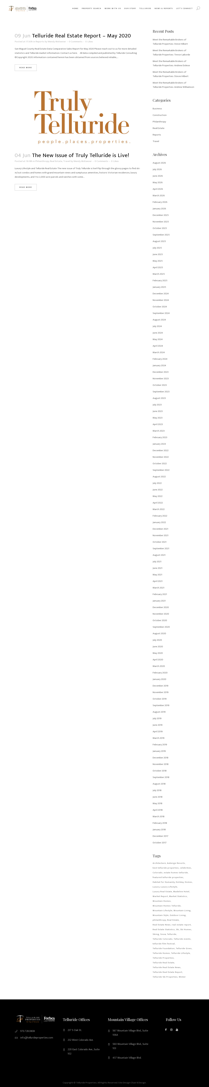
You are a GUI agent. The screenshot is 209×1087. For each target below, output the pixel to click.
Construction (160, 115)
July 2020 (157, 640)
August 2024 (159, 320)
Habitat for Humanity (164, 882)
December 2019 (160, 686)
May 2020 (158, 653)
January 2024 (159, 365)
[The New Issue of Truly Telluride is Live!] (80, 117)
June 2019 (157, 725)
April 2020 (158, 660)
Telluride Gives (184, 948)
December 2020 (161, 607)
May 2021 (157, 575)
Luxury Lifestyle (169, 887)
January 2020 (159, 679)
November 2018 (161, 764)
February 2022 (160, 516)
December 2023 (161, 372)
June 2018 (157, 797)
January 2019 (159, 751)
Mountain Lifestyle (162, 910)
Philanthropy (42, 161)
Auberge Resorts (176, 863)
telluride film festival (164, 943)
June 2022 (158, 490)
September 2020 (161, 627)
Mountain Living (182, 910)
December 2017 (160, 836)
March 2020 (159, 666)
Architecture (159, 863)
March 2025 (159, 274)
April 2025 (158, 267)
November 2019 (161, 692)
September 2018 (161, 777)
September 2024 (161, 313)
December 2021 (160, 529)
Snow (163, 934)
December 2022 (161, 450)
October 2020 (160, 620)
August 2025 (159, 241)
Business (157, 109)
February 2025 (160, 280)
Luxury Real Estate (162, 891)
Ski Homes (185, 929)
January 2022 (159, 522)
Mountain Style (161, 915)
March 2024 (159, 352)
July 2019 (157, 718)
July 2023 (157, 405)
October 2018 (160, 771)
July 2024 (157, 326)
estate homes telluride (176, 872)
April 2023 (158, 424)
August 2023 (159, 398)
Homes (188, 882)
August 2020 (159, 633)
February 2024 (160, 359)
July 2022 (157, 483)
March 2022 (159, 509)
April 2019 (158, 731)
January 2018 (159, 830)
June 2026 (158, 176)
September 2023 (161, 392)
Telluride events (182, 939)
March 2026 (159, 195)
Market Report (160, 896)
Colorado (158, 872)
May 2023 (157, 418)
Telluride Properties (163, 958)
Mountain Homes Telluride (167, 906)
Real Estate (56, 161)
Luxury (156, 887)
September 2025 (161, 235)
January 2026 (159, 209)
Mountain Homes (162, 901)
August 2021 (159, 555)
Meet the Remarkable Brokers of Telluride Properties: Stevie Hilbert (170, 74)
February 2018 (160, 823)
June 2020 (158, 646)
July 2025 (157, 248)
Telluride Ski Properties (165, 977)
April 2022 (158, 503)
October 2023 (160, 385)
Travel (66, 161)
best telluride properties (166, 868)
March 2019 (158, 738)
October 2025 (160, 228)
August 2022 (159, 477)
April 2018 (158, 810)
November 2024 (161, 300)
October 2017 (160, 843)
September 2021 (161, 548)
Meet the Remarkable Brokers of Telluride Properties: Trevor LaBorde (171, 52)
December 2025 (161, 215)
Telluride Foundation (164, 948)
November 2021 (160, 535)
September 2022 (161, 470)
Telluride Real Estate (163, 962)
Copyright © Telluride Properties (80, 1083)
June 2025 (158, 254)
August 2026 (159, 163)
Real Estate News (162, 925)
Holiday (180, 882)
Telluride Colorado (163, 939)
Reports (40, 42)
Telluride (171, 934)
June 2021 (157, 568)
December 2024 (161, 294)
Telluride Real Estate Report (167, 972)
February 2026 (160, 202)
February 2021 (160, 594)
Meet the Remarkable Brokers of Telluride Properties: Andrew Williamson (173, 85)
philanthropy (159, 920)
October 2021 (159, 542)
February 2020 (160, 673)
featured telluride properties (168, 877)
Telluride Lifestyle (180, 953)
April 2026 (158, 189)
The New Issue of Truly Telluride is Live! (80, 155)
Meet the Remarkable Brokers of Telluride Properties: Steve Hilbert (170, 42)
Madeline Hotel (181, 891)
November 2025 (161, 222)
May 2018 (157, 803)
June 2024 (158, 333)
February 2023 (160, 437)
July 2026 (157, 169)
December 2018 (160, 758)
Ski (177, 929)
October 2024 (160, 307)
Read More (25, 67)
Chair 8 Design (138, 1083)
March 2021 (158, 588)
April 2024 (158, 346)
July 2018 (157, 790)
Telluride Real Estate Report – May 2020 (81, 35)
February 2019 (160, 745)
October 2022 (160, 463)
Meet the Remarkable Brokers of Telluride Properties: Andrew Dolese (171, 63)
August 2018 (159, 784)
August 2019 (159, 712)
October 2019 (160, 699)
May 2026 (158, 182)
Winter (182, 977)
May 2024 (158, 339)
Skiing (156, 934)
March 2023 (159, 431)
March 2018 (158, 816)
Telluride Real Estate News (167, 967)
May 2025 (158, 261)
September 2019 (161, 705)
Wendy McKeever (57, 42)
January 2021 (159, 601)
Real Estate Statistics (164, 929)
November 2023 (161, 378)
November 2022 (161, 457)
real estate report (181, 925)
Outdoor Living (178, 915)
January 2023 (159, 444)
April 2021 (157, 581)
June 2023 (158, 411)
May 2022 (157, 496)
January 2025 (159, 287)
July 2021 (157, 562)
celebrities (185, 868)
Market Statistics (178, 896)
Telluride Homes (161, 953)
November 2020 (161, 614)
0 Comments (75, 42)
